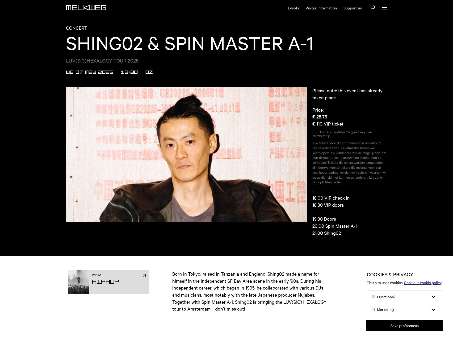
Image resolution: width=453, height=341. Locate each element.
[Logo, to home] (86, 7)
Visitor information (321, 7)
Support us (353, 7)
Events (293, 7)
